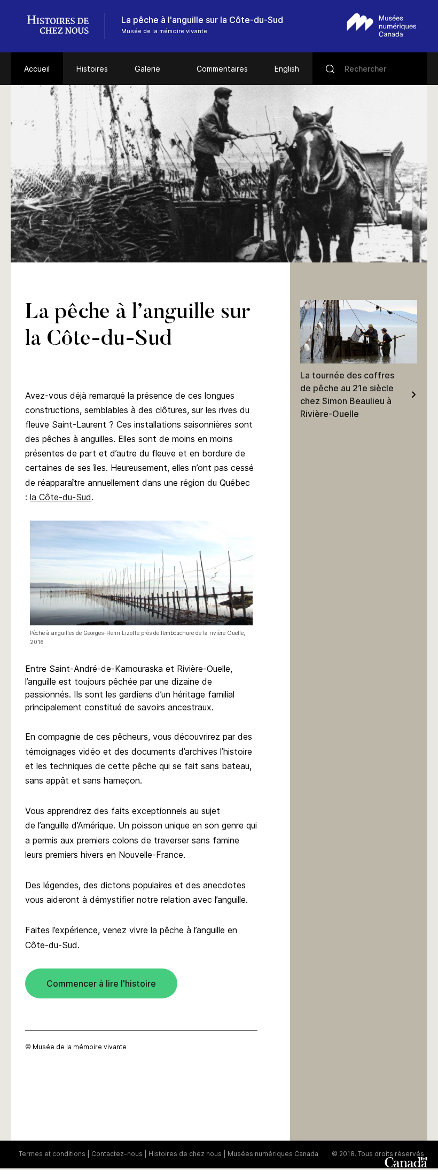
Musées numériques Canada (273, 1154)
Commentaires (222, 68)
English (287, 68)
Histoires (92, 68)
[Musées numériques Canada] (382, 25)
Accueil (37, 68)
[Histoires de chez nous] (63, 26)
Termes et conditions (52, 1154)
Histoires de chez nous (185, 1154)
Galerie (147, 68)
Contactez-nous (117, 1154)
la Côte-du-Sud (60, 497)
